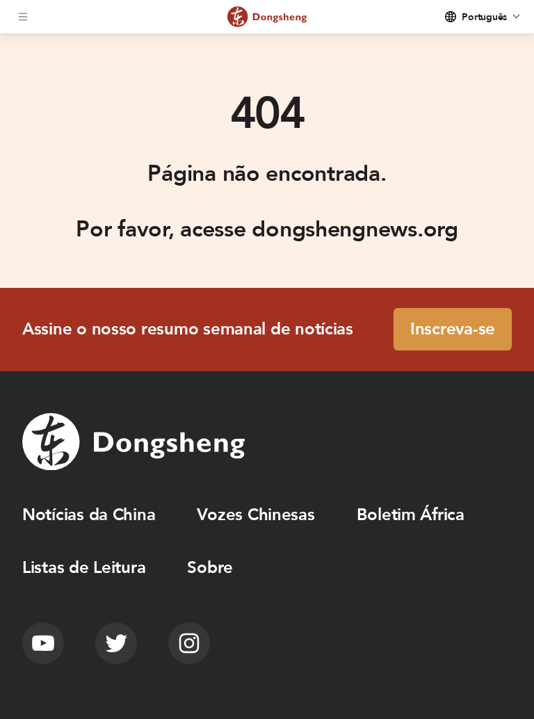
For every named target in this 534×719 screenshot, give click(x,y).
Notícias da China (88, 514)
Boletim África (410, 514)
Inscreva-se (452, 329)
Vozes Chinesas (255, 514)
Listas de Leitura (83, 567)
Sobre (210, 567)
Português (484, 17)
